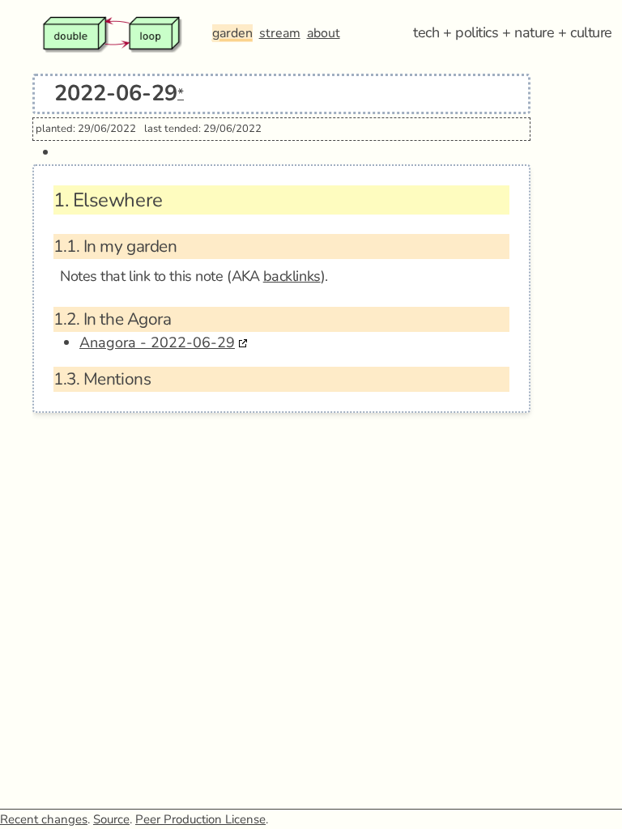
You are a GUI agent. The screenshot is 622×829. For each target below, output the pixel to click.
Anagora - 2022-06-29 (157, 342)
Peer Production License (200, 819)
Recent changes (43, 819)
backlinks (292, 276)
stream (279, 33)
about (323, 33)
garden (232, 33)
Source (111, 819)
